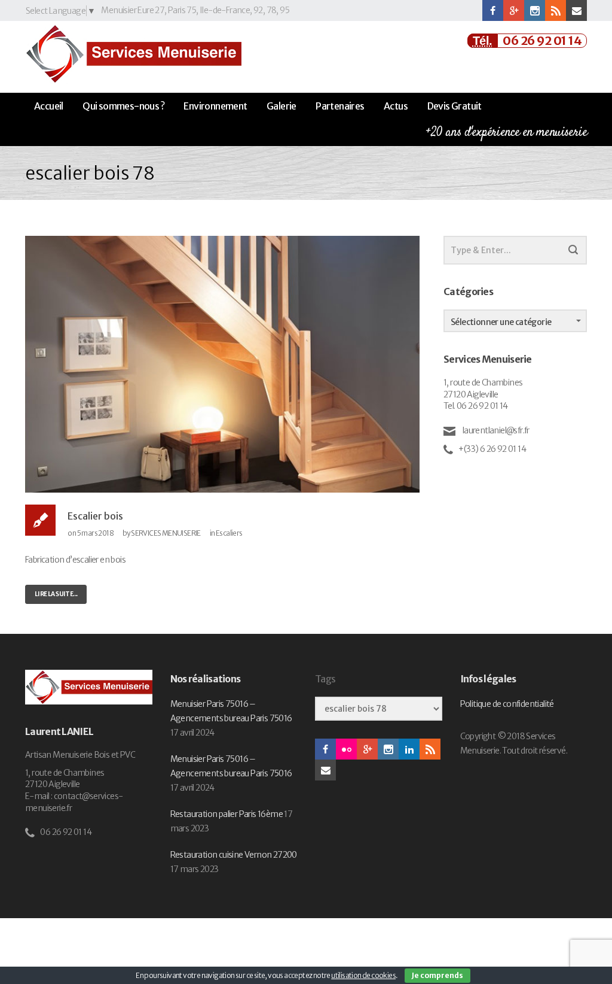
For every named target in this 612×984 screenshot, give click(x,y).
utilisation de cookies (363, 975)
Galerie (281, 106)
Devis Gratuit (454, 106)
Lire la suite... (56, 594)
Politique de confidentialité (507, 703)
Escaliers (229, 533)
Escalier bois (95, 516)
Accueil (48, 106)
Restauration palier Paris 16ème (226, 814)
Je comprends (437, 975)
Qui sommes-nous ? (123, 106)
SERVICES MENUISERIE (166, 533)
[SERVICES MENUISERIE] (133, 54)
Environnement (215, 106)
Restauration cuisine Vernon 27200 (233, 854)
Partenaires (340, 106)
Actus (396, 106)
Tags (325, 679)
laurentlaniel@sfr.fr (495, 430)
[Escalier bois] (222, 363)
